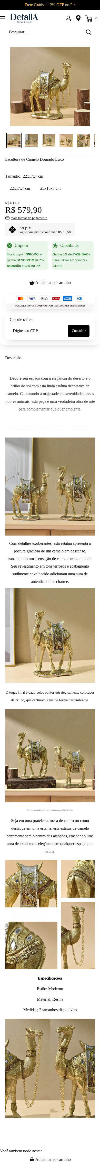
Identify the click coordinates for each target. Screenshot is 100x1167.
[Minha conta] (68, 18)
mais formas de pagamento (29, 218)
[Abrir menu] (2, 18)
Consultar (79, 331)
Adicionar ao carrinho (53, 282)
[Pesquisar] (88, 32)
